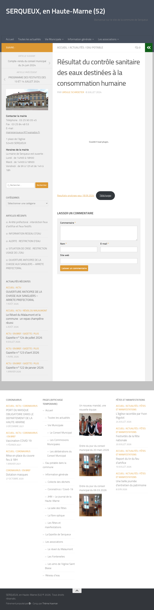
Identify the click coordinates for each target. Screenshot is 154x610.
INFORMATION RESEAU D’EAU (25, 233)
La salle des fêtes (57, 508)
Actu (18, 287)
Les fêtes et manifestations (53, 525)
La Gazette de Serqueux (58, 534)
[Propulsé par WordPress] (30, 603)
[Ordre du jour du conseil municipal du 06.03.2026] (90, 505)
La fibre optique (56, 515)
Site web (64, 255)
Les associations (107, 39)
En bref (17, 333)
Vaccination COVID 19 (19, 440)
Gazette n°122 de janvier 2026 (25, 367)
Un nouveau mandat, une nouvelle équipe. (92, 407)
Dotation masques (17, 474)
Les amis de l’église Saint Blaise (60, 566)
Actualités (77, 47)
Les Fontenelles (56, 556)
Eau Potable (94, 47)
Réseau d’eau (52, 575)
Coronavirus (30, 406)
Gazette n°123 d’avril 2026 (22, 352)
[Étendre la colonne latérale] (148, 47)
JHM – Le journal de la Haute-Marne (58, 498)
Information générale (79, 39)
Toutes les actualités (29, 39)
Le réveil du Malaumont (60, 549)
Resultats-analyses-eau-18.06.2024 (75, 195)
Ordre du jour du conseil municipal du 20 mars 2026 (94, 447)
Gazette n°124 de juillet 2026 (24, 337)
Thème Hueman (50, 603)
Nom (63, 243)
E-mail (104, 243)
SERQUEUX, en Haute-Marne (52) (55, 11)
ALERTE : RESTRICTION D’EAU (24, 241)
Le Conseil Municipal (61, 432)
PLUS (36, 333)
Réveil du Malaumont (35, 310)
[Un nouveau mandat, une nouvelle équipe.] (90, 424)
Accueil (10, 39)
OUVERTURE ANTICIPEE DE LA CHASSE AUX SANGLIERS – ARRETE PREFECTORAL (25, 264)
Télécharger (105, 195)
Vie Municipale (53, 39)
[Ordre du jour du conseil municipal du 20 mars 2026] (90, 465)
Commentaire (68, 222)
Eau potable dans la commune (54, 465)
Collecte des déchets (59, 481)
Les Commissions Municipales (58, 442)
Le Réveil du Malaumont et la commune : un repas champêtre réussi (25, 319)
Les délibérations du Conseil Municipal (59, 453)
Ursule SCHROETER (73, 92)
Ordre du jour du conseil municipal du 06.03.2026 (93, 488)
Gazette (27, 333)
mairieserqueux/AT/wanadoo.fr (23, 132)
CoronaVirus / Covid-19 (60, 489)
